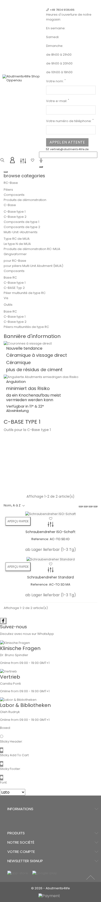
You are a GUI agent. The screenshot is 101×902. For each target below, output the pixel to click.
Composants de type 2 (22, 227)
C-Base (10, 205)
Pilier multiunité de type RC (25, 293)
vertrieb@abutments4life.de (69, 149)
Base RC (10, 277)
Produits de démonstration (25, 200)
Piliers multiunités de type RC (26, 327)
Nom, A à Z (12, 505)
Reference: (40, 539)
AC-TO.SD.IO (60, 539)
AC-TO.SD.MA (59, 584)
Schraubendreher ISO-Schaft (50, 531)
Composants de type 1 (21, 222)
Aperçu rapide (18, 521)
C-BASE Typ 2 (14, 287)
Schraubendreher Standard (50, 577)
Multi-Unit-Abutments (21, 232)
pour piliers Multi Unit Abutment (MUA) (33, 265)
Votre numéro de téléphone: (70, 121)
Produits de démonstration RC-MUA (32, 249)
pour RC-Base (15, 260)
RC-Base (11, 182)
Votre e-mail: (57, 101)
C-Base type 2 (15, 216)
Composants (14, 194)
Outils (8, 304)
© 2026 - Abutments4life (50, 888)
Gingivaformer (15, 254)
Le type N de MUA (17, 243)
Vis (6, 298)
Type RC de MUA (17, 238)
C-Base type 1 (14, 211)
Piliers (8, 189)
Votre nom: (56, 81)
